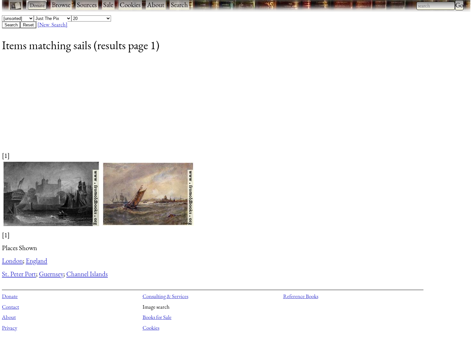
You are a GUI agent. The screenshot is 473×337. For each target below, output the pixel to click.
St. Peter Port (19, 273)
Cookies (130, 4)
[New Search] (52, 24)
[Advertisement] (195, 106)
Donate (10, 296)
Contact (10, 306)
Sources (87, 4)
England (36, 260)
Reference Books (300, 296)
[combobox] (435, 6)
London (12, 260)
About (155, 4)
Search (179, 4)
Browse (61, 4)
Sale (108, 4)
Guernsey (51, 273)
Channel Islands (87, 273)
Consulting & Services (165, 296)
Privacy (9, 327)
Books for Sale (157, 317)
